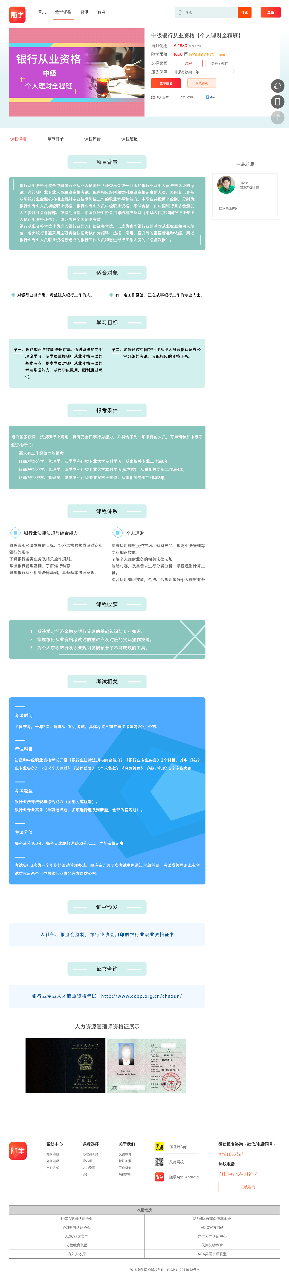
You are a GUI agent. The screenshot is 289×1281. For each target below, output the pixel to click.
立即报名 (166, 83)
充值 (222, 55)
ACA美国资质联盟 (212, 1254)
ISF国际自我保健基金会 (212, 1218)
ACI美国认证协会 (77, 1227)
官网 (102, 11)
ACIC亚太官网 (76, 1236)
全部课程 (63, 11)
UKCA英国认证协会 (77, 1218)
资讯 (84, 11)
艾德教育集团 (77, 1245)
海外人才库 (77, 1254)
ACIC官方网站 (212, 1227)
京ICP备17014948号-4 (183, 1269)
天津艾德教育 (212, 1245)
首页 (42, 11)
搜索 (244, 12)
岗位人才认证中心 (212, 1236)
